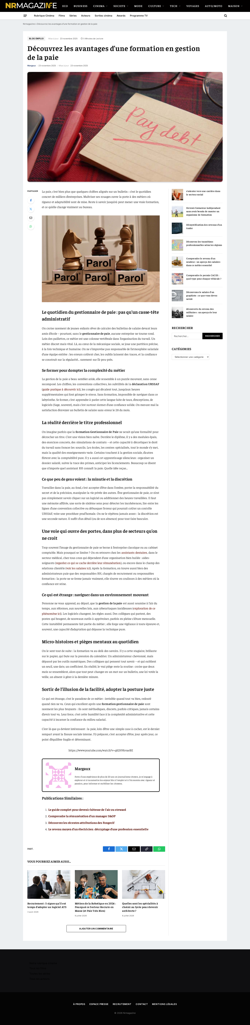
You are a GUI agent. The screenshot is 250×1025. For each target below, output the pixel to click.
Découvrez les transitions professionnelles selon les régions (204, 243)
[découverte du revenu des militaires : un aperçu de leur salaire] (177, 312)
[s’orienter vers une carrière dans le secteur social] (177, 194)
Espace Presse (99, 1004)
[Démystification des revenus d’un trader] (177, 228)
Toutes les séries (39, 973)
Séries (73, 15)
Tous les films (37, 968)
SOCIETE (119, 5)
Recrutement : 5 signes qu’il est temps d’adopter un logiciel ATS (46, 905)
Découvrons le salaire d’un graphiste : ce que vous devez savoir (201, 295)
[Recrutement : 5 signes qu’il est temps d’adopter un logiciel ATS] (48, 884)
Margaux (31, 65)
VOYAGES (192, 5)
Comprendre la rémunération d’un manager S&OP (82, 816)
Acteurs (85, 15)
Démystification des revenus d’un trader (204, 226)
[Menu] (25, 15)
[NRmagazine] (31, 6)
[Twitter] (30, 209)
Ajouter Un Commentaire (96, 928)
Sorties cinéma (103, 15)
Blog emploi (36, 38)
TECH (173, 5)
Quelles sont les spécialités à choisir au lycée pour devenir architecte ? (140, 907)
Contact (142, 1004)
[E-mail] (30, 217)
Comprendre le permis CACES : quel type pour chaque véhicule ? (203, 277)
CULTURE (154, 5)
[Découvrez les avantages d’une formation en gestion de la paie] (125, 127)
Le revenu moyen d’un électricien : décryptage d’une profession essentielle (98, 829)
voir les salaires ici (78, 568)
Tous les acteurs (39, 978)
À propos (79, 1004)
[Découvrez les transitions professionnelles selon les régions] (177, 245)
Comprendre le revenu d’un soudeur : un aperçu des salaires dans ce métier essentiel (203, 262)
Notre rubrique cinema (43, 963)
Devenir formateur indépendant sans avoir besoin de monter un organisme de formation (203, 211)
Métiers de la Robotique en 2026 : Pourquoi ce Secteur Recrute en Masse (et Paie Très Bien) (95, 907)
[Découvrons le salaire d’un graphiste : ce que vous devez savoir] (177, 295)
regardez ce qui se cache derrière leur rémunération (88, 563)
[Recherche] (225, 15)
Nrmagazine (29, 24)
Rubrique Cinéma (44, 15)
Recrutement (122, 1004)
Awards (121, 15)
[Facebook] (30, 200)
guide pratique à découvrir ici (61, 389)
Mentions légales (164, 1004)
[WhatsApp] (30, 226)
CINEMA (99, 5)
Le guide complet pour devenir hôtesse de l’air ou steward (87, 809)
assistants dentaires (134, 552)
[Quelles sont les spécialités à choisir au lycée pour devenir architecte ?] (143, 884)
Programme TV (139, 15)
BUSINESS (80, 5)
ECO (65, 5)
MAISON (234, 5)
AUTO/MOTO (213, 5)
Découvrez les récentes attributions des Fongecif (81, 823)
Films (62, 15)
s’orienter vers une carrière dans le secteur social (203, 192)
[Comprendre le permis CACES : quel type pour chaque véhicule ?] (177, 278)
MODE (138, 5)
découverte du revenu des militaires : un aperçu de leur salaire (201, 312)
